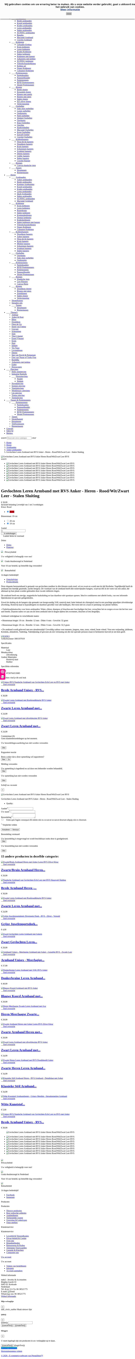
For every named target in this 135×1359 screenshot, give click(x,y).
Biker (14, 319)
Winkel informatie (8, 1296)
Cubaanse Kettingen (25, 71)
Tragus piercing (18, 395)
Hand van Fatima (19, 326)
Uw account (6, 1257)
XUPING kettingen (25, 61)
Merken (9, 433)
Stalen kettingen (23, 54)
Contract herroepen (9, 1348)
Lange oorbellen (23, 111)
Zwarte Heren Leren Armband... (23, 1068)
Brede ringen (22, 89)
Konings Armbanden (25, 184)
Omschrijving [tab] (12, 579)
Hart (13, 343)
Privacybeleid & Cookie (16, 1238)
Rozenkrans (22, 210)
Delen (8, 545)
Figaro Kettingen (24, 68)
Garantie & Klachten (15, 1250)
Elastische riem (23, 279)
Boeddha (15, 360)
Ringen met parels (24, 94)
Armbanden (19, 177)
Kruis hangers (22, 146)
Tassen (16, 168)
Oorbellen (18, 106)
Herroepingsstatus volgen (11, 1351)
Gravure (15, 329)
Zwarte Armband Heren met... (21, 1032)
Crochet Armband (24, 40)
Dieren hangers (23, 153)
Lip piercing (17, 393)
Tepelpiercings (18, 388)
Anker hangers (23, 236)
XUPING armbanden (26, 33)
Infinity (15, 345)
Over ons (10, 1241)
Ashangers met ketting (26, 59)
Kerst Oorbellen (23, 132)
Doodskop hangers (25, 144)
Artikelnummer (7, 639)
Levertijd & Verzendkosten (17, 1236)
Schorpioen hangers (25, 149)
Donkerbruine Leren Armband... (23, 978)
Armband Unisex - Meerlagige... (22, 960)
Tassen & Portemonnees (18, 400)
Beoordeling (6, 817)
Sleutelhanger (17, 300)
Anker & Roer (18, 317)
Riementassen (22, 172)
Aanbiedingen (12, 1215)
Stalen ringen (22, 99)
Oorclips (20, 125)
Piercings (12, 369)
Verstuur (15, 830)
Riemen (17, 163)
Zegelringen (22, 293)
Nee (3, 759)
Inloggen (10, 1268)
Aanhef (4, 808)
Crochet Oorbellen (24, 137)
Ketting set (21, 66)
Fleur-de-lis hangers (25, 142)
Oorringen (21, 120)
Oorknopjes (22, 113)
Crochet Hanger (23, 161)
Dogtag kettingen (24, 217)
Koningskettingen (24, 215)
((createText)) (20, 1325)
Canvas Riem (22, 284)
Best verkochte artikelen (16, 1213)
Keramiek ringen (24, 92)
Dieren (14, 353)
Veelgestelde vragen (14, 1218)
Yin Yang (15, 348)
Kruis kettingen (23, 47)
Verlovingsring (23, 104)
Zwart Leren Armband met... (20, 726)
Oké (3, 748)
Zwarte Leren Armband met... (21, 708)
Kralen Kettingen (24, 52)
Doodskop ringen (24, 289)
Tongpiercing (17, 398)
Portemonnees (20, 73)
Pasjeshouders (23, 75)
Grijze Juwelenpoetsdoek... (19, 924)
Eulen (14, 364)
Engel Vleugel (18, 338)
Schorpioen (16, 331)
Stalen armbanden (24, 30)
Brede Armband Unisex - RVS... (22, 690)
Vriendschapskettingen (26, 63)
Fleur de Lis (17, 324)
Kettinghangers (20, 139)
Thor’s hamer (17, 336)
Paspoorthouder (23, 78)
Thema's (12, 312)
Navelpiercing (17, 383)
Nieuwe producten (14, 1211)
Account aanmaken (14, 1271)
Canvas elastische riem (26, 165)
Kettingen (18, 42)
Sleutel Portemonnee (25, 85)
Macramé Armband (25, 37)
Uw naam (5, 812)
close (69, 14)
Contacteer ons (12, 1252)
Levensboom (17, 350)
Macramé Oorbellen (25, 130)
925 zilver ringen (24, 101)
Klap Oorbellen (23, 123)
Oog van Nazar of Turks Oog (24, 357)
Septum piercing (18, 386)
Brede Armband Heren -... (19, 888)
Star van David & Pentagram (24, 355)
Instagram (10, 1197)
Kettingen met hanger (26, 56)
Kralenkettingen (23, 220)
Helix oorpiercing (19, 372)
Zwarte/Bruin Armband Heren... (23, 870)
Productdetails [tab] (12, 582)
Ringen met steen (24, 97)
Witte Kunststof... (13, 1104)
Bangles (20, 35)
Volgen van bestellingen (16, 1266)
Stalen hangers (23, 158)
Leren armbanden (24, 28)
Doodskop (16, 322)
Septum (20, 381)
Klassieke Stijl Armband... (19, 1086)
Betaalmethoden (13, 1243)
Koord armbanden (24, 23)
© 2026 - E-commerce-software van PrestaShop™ (22, 1356)
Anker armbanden (24, 180)
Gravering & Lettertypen (16, 1220)
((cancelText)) (7, 1325)
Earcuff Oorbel (23, 135)
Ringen (17, 87)
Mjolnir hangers (23, 244)
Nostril (20, 379)
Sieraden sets (17, 303)
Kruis (14, 341)
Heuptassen (21, 170)
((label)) (4, 1322)
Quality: (9, 803)
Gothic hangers (23, 156)
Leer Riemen (22, 281)
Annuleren (6, 830)
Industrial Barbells (19, 374)
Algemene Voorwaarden (16, 1248)
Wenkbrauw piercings (21, 390)
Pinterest (9, 547)
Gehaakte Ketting (24, 44)
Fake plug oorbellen (25, 108)
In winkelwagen (9, 533)
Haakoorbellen (23, 127)
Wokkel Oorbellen (24, 118)
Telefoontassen (18, 424)
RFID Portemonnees (25, 82)
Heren (11, 175)
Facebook (10, 1195)
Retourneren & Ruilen (15, 1245)
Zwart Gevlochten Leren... (19, 942)
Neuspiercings (20, 376)
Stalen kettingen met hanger (28, 222)
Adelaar (15, 315)
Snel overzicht (8, 684)
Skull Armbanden (24, 194)
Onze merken (12, 1222)
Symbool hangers (24, 151)
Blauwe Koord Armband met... (22, 996)
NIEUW (9, 431)
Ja (9, 759)
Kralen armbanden (24, 25)
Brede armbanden (24, 21)
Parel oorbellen (23, 116)
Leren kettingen (23, 49)
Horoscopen (17, 367)
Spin (13, 334)
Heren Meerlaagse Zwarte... (20, 1014)
